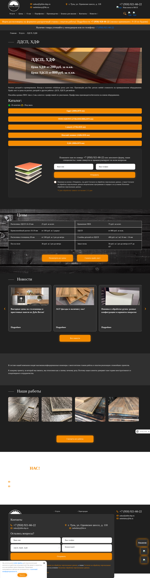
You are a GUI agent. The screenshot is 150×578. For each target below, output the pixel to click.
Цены (21, 14)
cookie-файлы (18, 563)
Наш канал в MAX (130, 7)
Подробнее (26, 327)
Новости (93, 14)
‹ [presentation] (5, 308)
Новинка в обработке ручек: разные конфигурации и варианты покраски (84, 310)
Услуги (12, 14)
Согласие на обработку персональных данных (105, 182)
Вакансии (142, 543)
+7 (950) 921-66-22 (131, 4)
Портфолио (39, 14)
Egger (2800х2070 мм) (76, 111)
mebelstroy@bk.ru (41, 7)
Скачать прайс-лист (92, 258)
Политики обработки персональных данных (73, 568)
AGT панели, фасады (122, 309)
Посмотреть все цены (57, 258)
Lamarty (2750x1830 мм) (76, 127)
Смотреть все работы (75, 439)
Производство (52, 14)
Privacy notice (143, 431)
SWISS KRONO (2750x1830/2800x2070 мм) (75, 119)
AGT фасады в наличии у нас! (35, 309)
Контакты (83, 14)
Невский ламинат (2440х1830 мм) (76, 135)
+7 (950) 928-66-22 (100, 21)
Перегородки (83, 511)
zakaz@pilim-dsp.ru (41, 4)
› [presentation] (145, 308)
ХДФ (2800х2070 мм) (75, 143)
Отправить (94, 175)
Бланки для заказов (68, 14)
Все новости (75, 338)
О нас (29, 14)
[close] (148, 431)
